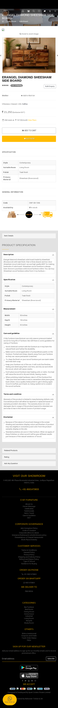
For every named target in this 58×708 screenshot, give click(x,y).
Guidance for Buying (29, 564)
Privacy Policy (29, 555)
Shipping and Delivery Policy (29, 557)
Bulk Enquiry (49, 86)
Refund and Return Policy (29, 559)
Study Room (29, 623)
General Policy (29, 552)
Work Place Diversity (29, 540)
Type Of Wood (29, 561)
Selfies (25, 104)
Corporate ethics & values (29, 533)
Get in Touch (29, 513)
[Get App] (29, 675)
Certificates (29, 509)
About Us (29, 504)
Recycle (29, 621)
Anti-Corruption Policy (29, 528)
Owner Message (29, 506)
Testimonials (29, 511)
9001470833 (30, 583)
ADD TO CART (30, 130)
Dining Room (29, 612)
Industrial (29, 616)
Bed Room (29, 609)
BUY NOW (30, 139)
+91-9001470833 (30, 574)
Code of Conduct (29, 530)
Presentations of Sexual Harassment (29, 537)
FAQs (29, 640)
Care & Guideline (29, 515)
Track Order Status (29, 638)
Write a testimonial (29, 633)
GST (29, 518)
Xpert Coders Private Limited (39, 692)
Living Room (11, 21)
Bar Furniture (29, 607)
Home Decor (29, 614)
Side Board (23, 21)
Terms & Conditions (29, 550)
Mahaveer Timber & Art (34, 699)
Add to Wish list (29, 96)
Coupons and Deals (29, 636)
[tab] (29, 235)
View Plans (32, 120)
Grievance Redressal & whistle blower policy (29, 535)
